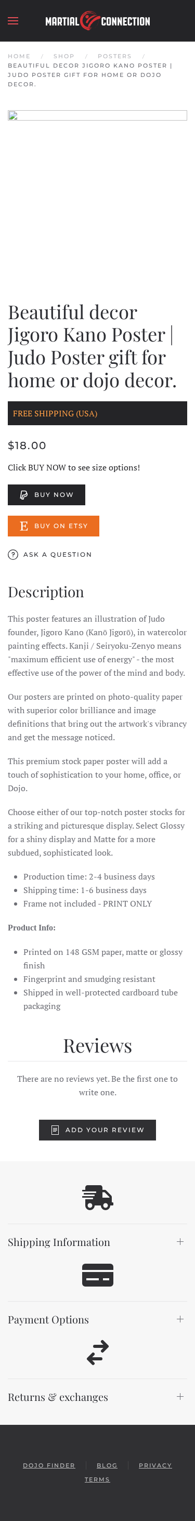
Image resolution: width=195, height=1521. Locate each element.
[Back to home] (98, 21)
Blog (107, 1465)
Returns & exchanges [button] (58, 1396)
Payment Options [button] (48, 1319)
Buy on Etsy (61, 526)
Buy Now (54, 495)
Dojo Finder (49, 1465)
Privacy (155, 1465)
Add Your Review (105, 1130)
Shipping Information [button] (59, 1242)
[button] (13, 21)
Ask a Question (58, 554)
